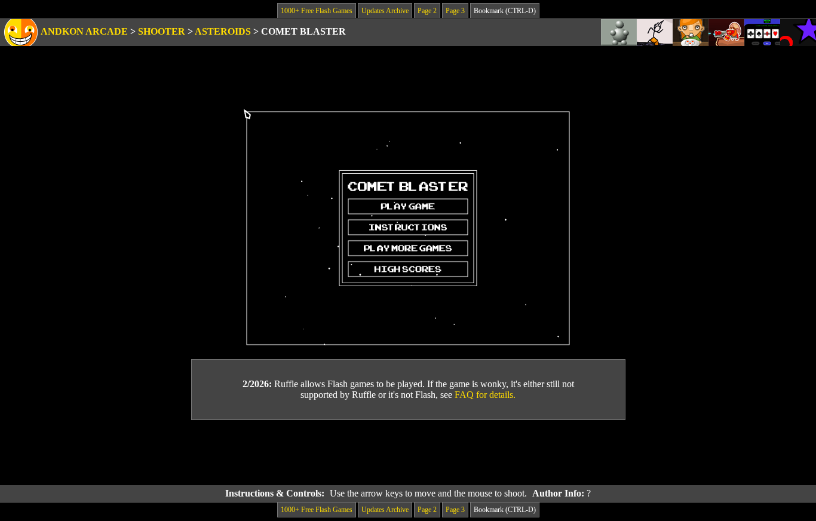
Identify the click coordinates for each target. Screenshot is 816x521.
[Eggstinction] (726, 32)
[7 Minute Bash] (762, 32)
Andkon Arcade (84, 31)
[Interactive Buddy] (619, 32)
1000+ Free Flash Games (316, 11)
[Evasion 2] (798, 32)
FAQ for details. (485, 395)
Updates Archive (385, 11)
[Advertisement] (408, 453)
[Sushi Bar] (690, 32)
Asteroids (223, 31)
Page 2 (427, 11)
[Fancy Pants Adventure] (655, 32)
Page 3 (455, 11)
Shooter (161, 31)
